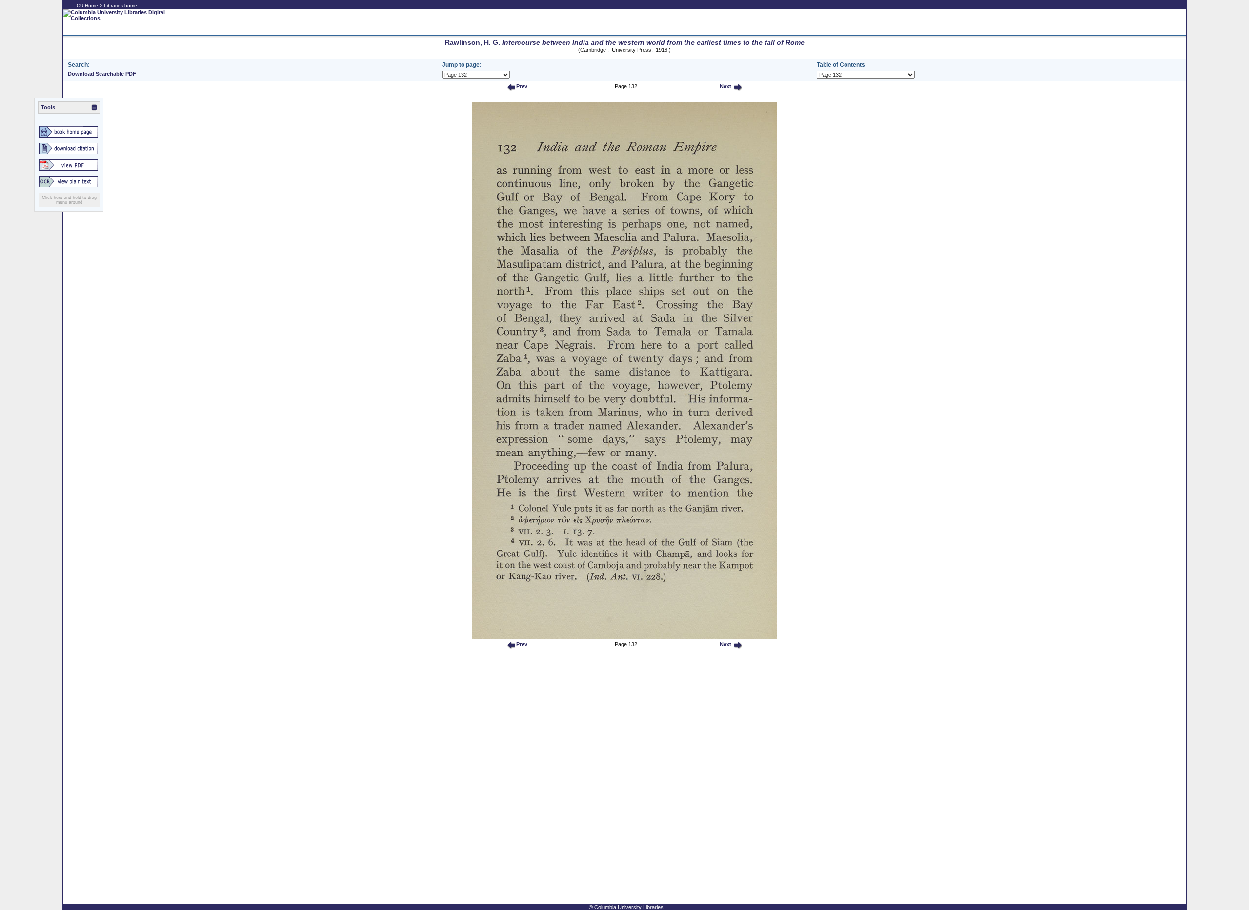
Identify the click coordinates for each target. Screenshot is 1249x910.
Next (724, 86)
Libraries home (120, 5)
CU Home (87, 5)
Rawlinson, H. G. (625, 42)
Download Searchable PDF (102, 74)
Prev (521, 86)
